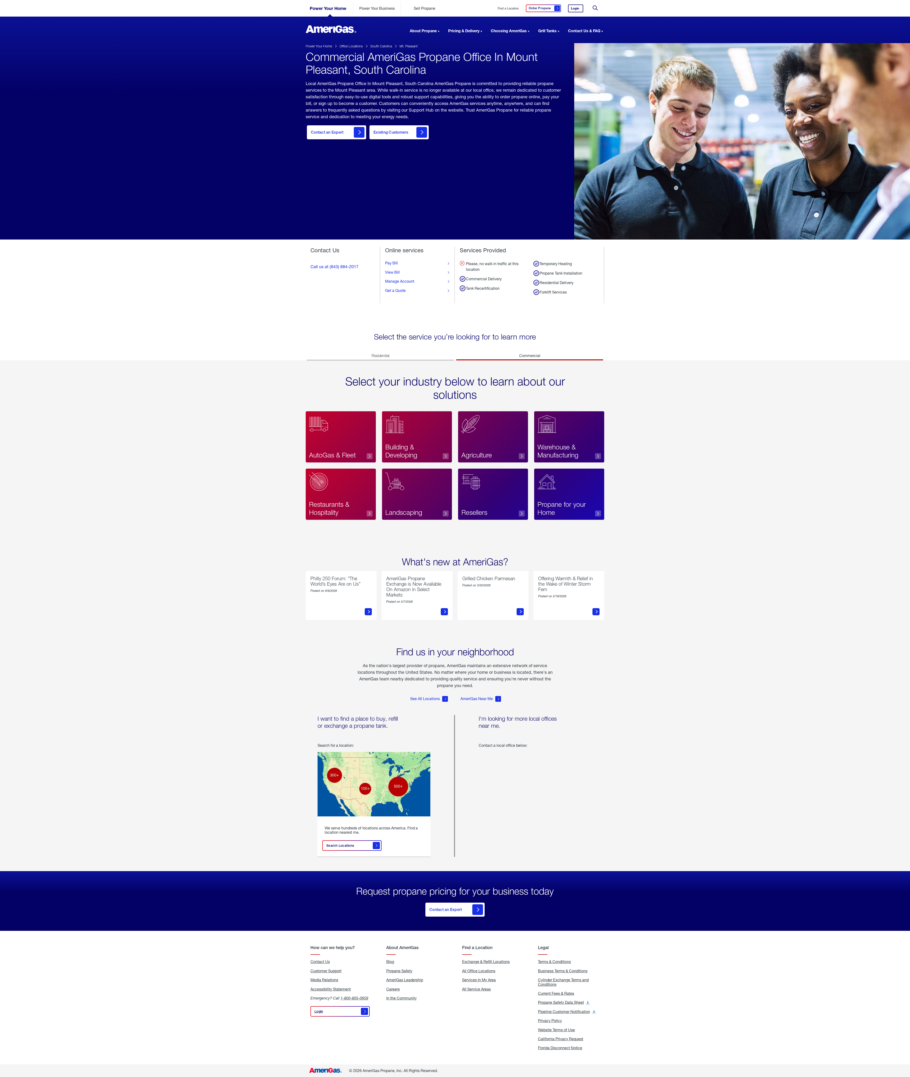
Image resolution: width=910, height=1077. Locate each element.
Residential (380, 355)
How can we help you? (332, 947)
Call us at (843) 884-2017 (334, 266)
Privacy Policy (550, 1020)
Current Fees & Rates (556, 993)
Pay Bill (391, 263)
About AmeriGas (402, 947)
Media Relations (324, 980)
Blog (390, 961)
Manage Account (399, 281)
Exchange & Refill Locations (486, 961)
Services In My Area (479, 980)
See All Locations (425, 698)
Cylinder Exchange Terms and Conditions (563, 982)
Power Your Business (377, 8)
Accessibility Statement (330, 989)
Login (577, 9)
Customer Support (325, 971)
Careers (393, 989)
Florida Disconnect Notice (560, 1048)
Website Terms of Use (556, 1030)
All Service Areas (476, 989)
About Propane (423, 30)
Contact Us (320, 961)
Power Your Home (328, 8)
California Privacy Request (560, 1039)
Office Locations (351, 46)
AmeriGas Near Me (476, 698)
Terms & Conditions (554, 961)
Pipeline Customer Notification (567, 1011)
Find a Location (508, 8)
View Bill (392, 272)
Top (905, 1049)
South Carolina (381, 46)
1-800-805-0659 (354, 998)
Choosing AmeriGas (509, 30)
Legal (543, 947)
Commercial (529, 355)
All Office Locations (478, 971)
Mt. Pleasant (409, 46)
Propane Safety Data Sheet (564, 1002)
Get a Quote (395, 290)
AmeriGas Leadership (404, 980)
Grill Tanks (547, 30)
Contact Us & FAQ (584, 30)
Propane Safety (399, 971)
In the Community (401, 998)
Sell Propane (424, 8)
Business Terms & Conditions (562, 971)
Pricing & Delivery (463, 30)
